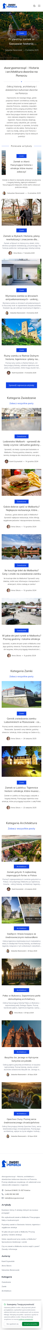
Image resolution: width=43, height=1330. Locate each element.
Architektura (21, 866)
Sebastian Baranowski (10, 1270)
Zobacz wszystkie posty (21, 403)
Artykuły (6, 1204)
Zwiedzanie (21, 436)
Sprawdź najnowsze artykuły (21, 385)
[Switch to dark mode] (34, 6)
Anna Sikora (6, 1266)
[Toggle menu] (39, 6)
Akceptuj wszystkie (30, 1324)
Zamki (21, 33)
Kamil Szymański (8, 1261)
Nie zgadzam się (13, 1324)
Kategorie (7, 1276)
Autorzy (6, 1256)
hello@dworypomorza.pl (14, 1198)
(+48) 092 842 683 (12, 1194)
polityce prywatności (26, 1319)
